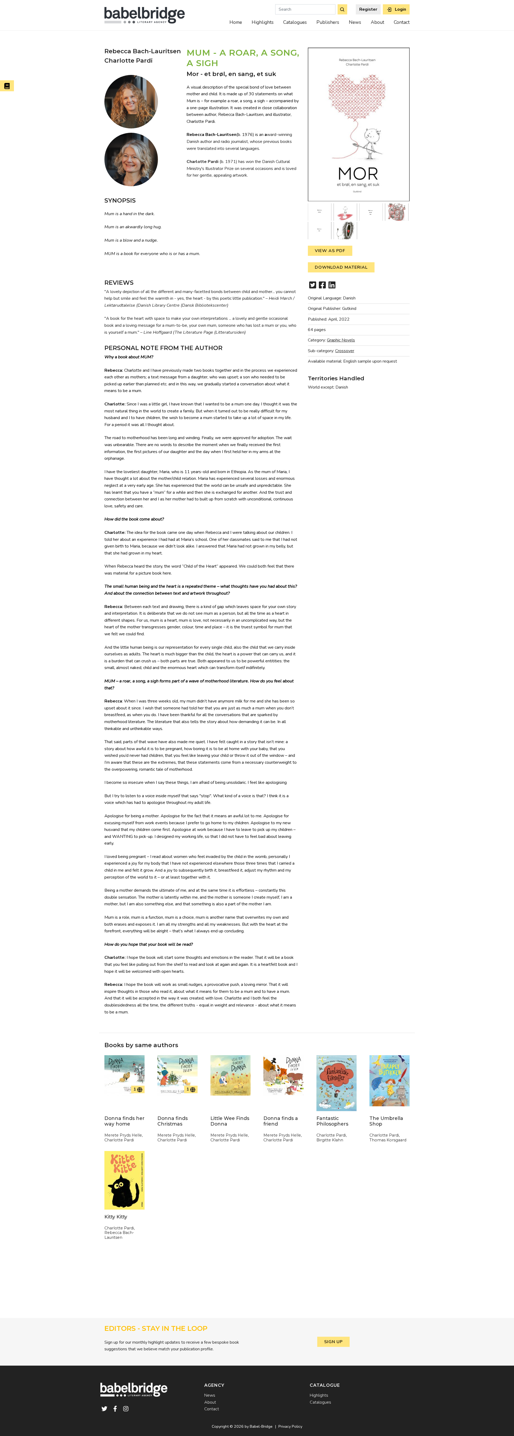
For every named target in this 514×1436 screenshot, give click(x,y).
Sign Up (333, 1342)
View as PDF (330, 251)
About (377, 22)
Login (400, 9)
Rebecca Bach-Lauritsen (142, 51)
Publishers (327, 22)
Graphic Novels (341, 340)
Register (368, 9)
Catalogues (295, 22)
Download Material (341, 267)
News (355, 22)
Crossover (344, 351)
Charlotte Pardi (128, 60)
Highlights (263, 22)
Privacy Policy (290, 1426)
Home (235, 22)
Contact (402, 22)
